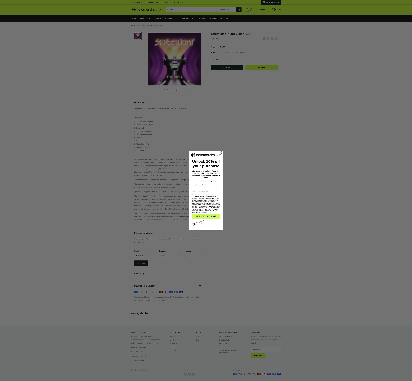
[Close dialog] (221, 152)
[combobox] (195, 191)
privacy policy (207, 212)
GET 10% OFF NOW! (206, 216)
